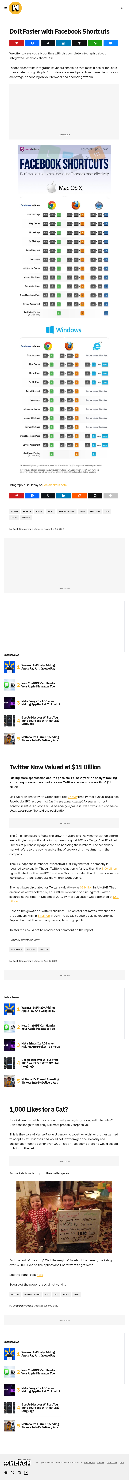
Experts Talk (112, 1462)
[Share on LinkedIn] (63, 495)
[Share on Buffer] (95, 495)
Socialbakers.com (54, 485)
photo (66, 1294)
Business (31, 950)
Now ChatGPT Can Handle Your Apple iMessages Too (38, 684)
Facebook (27, 511)
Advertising (16, 950)
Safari (82, 511)
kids (47, 1294)
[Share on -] (16, 43)
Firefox (39, 511)
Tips (107, 511)
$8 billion (86, 887)
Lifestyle (100, 1462)
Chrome (14, 511)
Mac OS (51, 511)
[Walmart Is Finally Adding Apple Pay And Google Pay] (9, 667)
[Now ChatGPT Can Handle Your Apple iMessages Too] (9, 685)
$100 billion (109, 868)
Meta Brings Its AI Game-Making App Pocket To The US (40, 702)
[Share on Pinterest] (16, 495)
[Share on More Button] (111, 495)
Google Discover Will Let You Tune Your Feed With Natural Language (39, 721)
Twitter (44, 950)
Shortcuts (95, 511)
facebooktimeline (32, 1294)
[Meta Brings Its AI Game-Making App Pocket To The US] (9, 703)
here (40, 1275)
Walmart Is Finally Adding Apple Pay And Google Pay (38, 666)
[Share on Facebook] (32, 495)
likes (56, 1294)
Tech (122, 1462)
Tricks (14, 518)
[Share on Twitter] (48, 495)
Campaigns (89, 1462)
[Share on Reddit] (79, 495)
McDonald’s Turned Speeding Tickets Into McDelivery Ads (40, 738)
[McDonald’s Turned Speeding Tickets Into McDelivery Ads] (9, 738)
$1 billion (44, 915)
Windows (26, 518)
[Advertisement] (64, 110)
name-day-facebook (67, 511)
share (76, 1294)
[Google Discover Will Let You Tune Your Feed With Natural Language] (9, 721)
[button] (6, 8)
